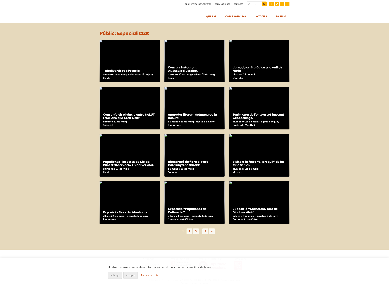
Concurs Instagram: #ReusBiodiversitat (183, 69)
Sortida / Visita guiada (155, 44)
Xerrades (285, 44)
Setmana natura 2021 (126, 10)
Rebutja (114, 275)
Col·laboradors (222, 4)
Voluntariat (220, 138)
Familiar (285, 49)
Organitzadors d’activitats (198, 4)
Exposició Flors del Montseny (125, 212)
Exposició (275, 44)
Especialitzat (155, 49)
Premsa (281, 16)
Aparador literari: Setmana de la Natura (192, 116)
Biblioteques (220, 91)
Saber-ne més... (151, 275)
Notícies (261, 16)
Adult (215, 49)
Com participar (235, 16)
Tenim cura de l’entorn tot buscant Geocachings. (258, 116)
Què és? (211, 16)
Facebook (271, 4)
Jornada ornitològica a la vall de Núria (257, 69)
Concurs (220, 44)
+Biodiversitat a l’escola (121, 71)
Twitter (277, 4)
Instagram (282, 4)
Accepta (130, 275)
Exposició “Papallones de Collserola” (187, 210)
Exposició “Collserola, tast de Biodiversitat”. (255, 210)
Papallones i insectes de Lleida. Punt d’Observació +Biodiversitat (128, 163)
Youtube (287, 4)
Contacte (238, 4)
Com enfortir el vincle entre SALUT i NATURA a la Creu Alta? (129, 116)
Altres (150, 44)
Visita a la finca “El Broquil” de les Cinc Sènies (258, 163)
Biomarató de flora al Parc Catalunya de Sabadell (188, 163)
